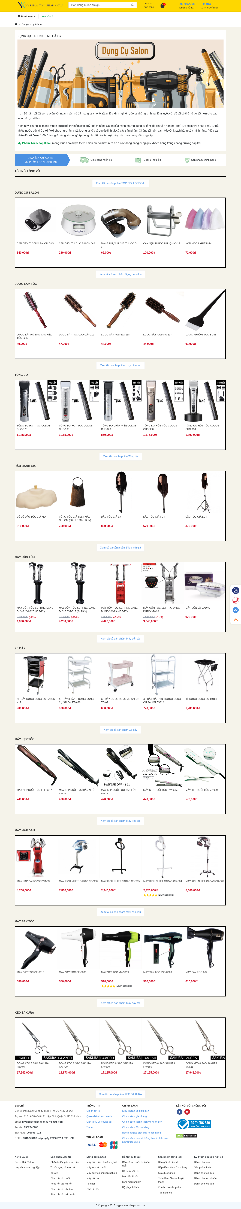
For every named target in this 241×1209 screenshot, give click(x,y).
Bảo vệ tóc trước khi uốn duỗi (136, 1164)
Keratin (54, 1173)
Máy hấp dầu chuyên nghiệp (102, 1162)
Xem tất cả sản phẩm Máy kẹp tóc (120, 820)
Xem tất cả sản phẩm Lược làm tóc (120, 365)
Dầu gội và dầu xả (168, 1162)
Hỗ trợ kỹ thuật (131, 1156)
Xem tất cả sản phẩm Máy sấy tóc (120, 1002)
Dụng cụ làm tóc (96, 1156)
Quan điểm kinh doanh (99, 1116)
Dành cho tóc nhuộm (205, 1178)
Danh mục (27, 16)
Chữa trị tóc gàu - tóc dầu (64, 1162)
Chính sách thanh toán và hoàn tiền (142, 1121)
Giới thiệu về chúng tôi (99, 1121)
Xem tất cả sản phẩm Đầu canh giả (120, 547)
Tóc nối (90, 1183)
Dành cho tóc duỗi (204, 1173)
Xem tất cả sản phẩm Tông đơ (120, 456)
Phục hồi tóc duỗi (60, 1178)
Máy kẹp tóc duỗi (96, 1167)
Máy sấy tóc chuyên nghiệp (101, 1173)
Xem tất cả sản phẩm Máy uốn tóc (120, 638)
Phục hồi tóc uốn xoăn (62, 1194)
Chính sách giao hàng (134, 1116)
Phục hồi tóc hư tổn (61, 1183)
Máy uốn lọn (93, 1178)
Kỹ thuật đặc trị (130, 1171)
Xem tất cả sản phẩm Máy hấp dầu (120, 911)
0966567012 (34, 1132)
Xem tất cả (47, 16)
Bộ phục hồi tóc (131, 1187)
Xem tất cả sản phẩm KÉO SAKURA (120, 1094)
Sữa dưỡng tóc (166, 1173)
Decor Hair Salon (24, 1162)
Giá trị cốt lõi (93, 1110)
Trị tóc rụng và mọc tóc (63, 1167)
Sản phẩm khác (203, 1167)
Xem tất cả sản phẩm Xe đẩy (120, 729)
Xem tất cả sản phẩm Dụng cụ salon (120, 274)
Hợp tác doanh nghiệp (27, 1167)
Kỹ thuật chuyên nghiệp (208, 1156)
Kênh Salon (22, 1156)
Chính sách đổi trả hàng (135, 1127)
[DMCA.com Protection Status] (186, 1136)
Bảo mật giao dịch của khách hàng (141, 1132)
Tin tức (90, 1127)
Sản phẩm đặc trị (60, 1156)
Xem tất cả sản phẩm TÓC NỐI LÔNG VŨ (120, 183)
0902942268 (31, 1127)
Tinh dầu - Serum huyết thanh (171, 1180)
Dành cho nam (202, 1162)
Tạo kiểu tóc (165, 1192)
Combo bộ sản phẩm (170, 1187)
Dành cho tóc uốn (204, 1183)
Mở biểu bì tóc (130, 1176)
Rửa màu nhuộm (131, 1182)
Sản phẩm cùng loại (170, 1156)
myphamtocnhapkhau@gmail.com (42, 1121)
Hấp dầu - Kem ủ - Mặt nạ (172, 1167)
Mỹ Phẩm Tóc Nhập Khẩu (34, 143)
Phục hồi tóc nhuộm (61, 1189)
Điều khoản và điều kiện (135, 1110)
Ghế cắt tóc (92, 1189)
